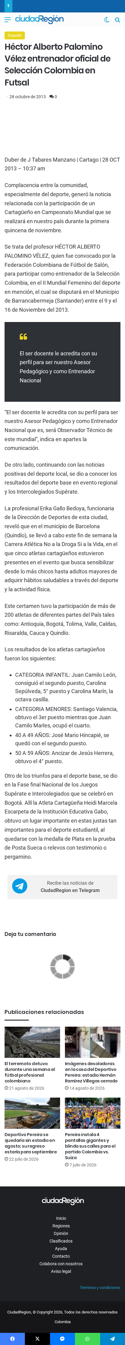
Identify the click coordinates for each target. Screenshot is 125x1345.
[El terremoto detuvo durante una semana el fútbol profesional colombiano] (32, 1042)
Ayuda (61, 1248)
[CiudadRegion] (39, 19)
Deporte (15, 35)
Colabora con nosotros (61, 1263)
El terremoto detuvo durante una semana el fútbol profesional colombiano (30, 1072)
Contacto (61, 1256)
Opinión (61, 1233)
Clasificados (61, 1241)
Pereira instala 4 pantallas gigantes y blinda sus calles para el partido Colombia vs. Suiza (90, 1146)
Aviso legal (61, 1271)
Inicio (61, 1218)
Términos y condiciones (100, 1287)
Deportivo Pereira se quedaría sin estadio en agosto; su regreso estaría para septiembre (31, 1143)
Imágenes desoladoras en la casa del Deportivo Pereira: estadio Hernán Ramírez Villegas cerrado (91, 1072)
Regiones (61, 1225)
